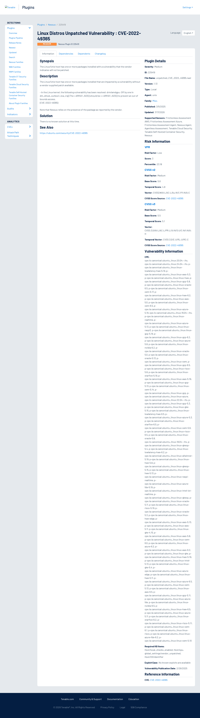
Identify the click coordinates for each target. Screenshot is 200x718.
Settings (187, 7)
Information (48, 53)
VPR (147, 147)
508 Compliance (139, 707)
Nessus (52, 24)
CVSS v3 (150, 204)
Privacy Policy (107, 707)
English (187, 32)
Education (134, 699)
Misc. (155, 100)
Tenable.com (67, 699)
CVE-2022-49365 (174, 198)
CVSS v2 (150, 169)
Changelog (100, 53)
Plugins (28, 7)
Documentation (115, 699)
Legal (122, 707)
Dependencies (66, 53)
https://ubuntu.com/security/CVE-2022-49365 (64, 133)
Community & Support (90, 699)
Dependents (84, 53)
